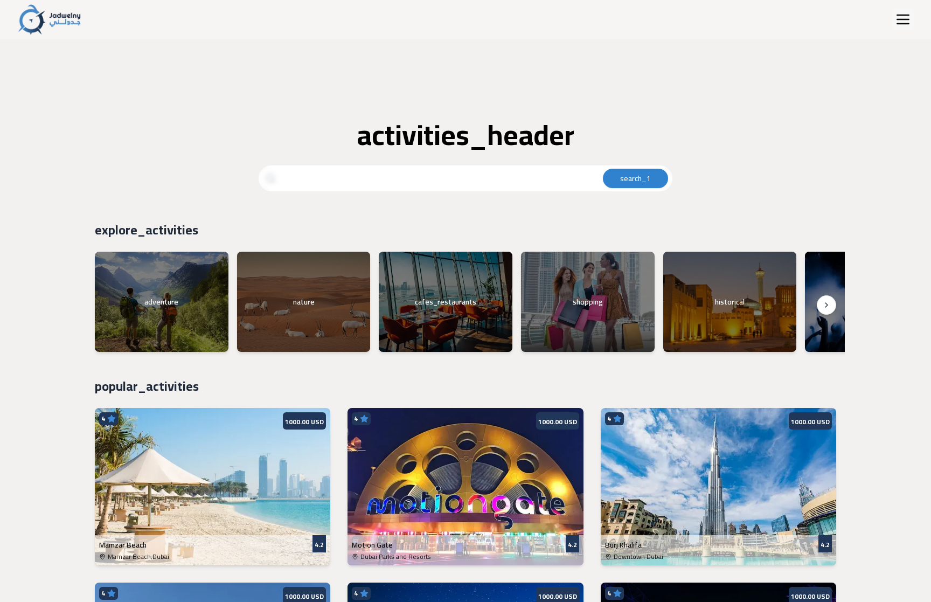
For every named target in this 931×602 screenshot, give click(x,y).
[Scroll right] (826, 305)
